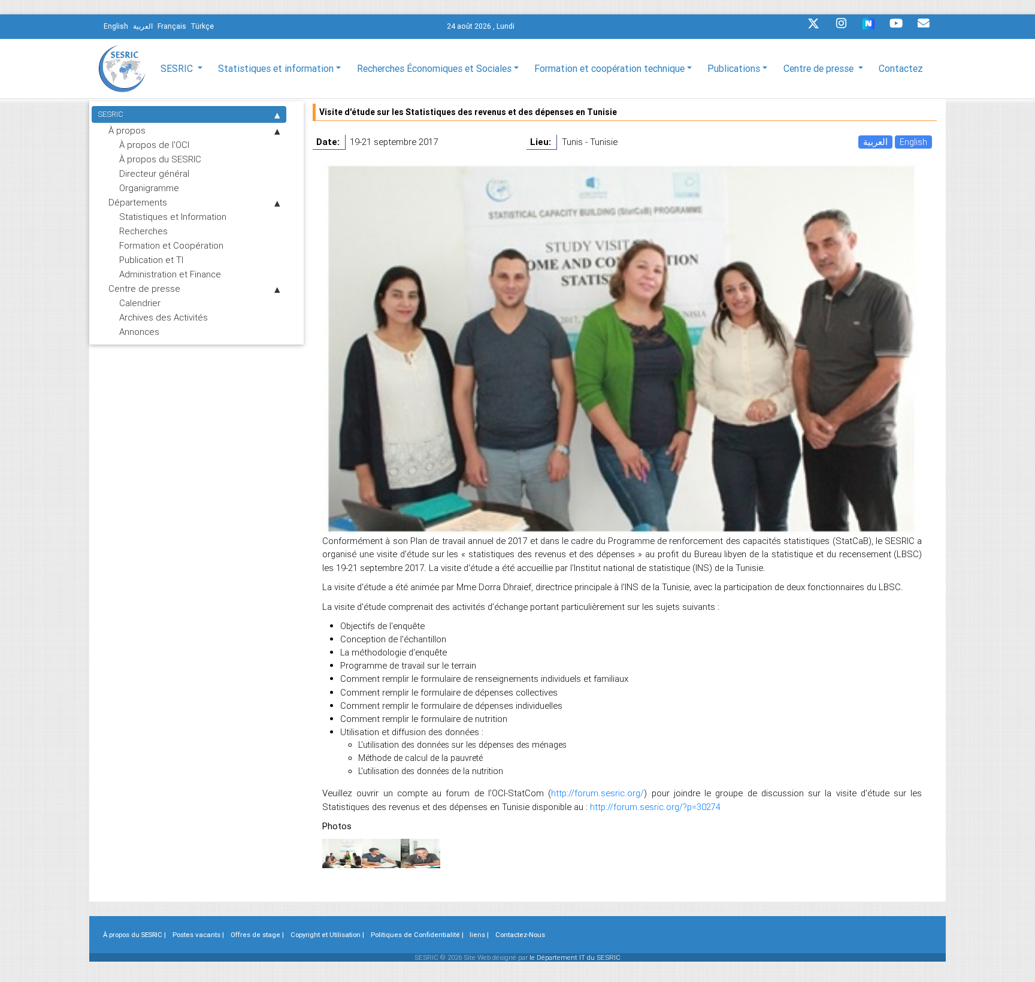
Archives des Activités (163, 317)
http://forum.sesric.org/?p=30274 (655, 806)
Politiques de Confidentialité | (417, 934)
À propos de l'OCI (154, 144)
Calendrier (140, 303)
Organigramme (149, 188)
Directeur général (154, 173)
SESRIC (110, 114)
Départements (137, 202)
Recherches (143, 231)
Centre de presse (144, 288)
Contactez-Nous (520, 934)
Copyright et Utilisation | (327, 934)
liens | (479, 934)
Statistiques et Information (172, 216)
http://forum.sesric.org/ (597, 793)
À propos (127, 130)
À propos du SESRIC (160, 159)
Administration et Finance (170, 274)
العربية (875, 141)
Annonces (139, 331)
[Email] (924, 26)
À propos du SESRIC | (134, 934)
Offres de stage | (257, 934)
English (913, 141)
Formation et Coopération (171, 245)
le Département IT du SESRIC (575, 957)
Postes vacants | (198, 934)
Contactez (901, 68)
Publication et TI (151, 259)
